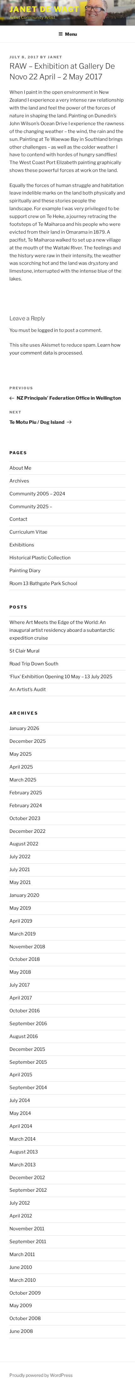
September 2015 (28, 1062)
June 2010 (20, 1267)
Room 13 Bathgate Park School (43, 583)
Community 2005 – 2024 (37, 494)
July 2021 (19, 869)
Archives (19, 481)
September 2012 (28, 1190)
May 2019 (20, 908)
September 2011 (27, 1241)
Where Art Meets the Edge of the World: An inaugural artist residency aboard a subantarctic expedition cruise (62, 630)
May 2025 (20, 754)
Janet (55, 57)
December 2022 (27, 831)
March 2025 (22, 780)
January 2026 (24, 728)
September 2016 (28, 1023)
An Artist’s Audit (27, 689)
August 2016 (23, 1036)
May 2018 (20, 972)
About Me (20, 468)
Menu (71, 34)
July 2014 (19, 1100)
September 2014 (28, 1087)
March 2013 (22, 1165)
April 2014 (20, 1126)
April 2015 (20, 1075)
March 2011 (22, 1254)
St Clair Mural (24, 651)
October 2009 (25, 1293)
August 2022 (23, 844)
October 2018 (24, 959)
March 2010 (22, 1280)
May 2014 (20, 1113)
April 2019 (20, 921)
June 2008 (21, 1331)
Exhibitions (21, 545)
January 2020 (24, 895)
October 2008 (25, 1318)
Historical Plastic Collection (40, 558)
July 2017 (19, 985)
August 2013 (23, 1152)
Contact (18, 519)
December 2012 (27, 1177)
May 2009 (20, 1305)
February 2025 (25, 793)
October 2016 (24, 1011)
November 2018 (27, 947)
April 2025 (21, 767)
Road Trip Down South (33, 664)
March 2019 (22, 934)
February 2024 (25, 805)
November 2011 (26, 1229)
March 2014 (22, 1139)
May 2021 (20, 882)
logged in (48, 330)
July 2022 (19, 857)
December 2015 (27, 1049)
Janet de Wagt (44, 9)
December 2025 (27, 741)
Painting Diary (24, 570)
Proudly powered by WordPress (41, 1375)
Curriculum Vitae (28, 532)
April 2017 (20, 998)
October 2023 (24, 818)
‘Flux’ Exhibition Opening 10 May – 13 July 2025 (60, 676)
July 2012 (19, 1203)
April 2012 (20, 1216)
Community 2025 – (30, 506)
